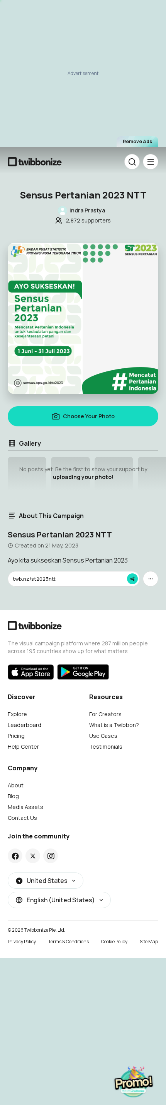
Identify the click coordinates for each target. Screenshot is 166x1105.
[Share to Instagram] (51, 855)
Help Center (23, 746)
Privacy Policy (22, 941)
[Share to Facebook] (15, 855)
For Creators (105, 714)
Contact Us (22, 817)
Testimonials (105, 746)
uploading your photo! (83, 477)
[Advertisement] (83, 77)
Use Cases (103, 735)
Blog (13, 796)
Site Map (149, 941)
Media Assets (25, 807)
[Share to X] (33, 855)
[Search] (132, 161)
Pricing (16, 735)
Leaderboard (24, 725)
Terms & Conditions (68, 941)
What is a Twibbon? (114, 725)
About (16, 785)
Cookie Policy (114, 941)
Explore (17, 714)
